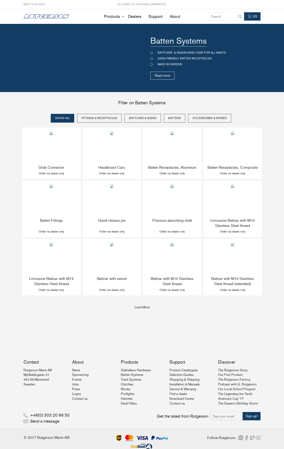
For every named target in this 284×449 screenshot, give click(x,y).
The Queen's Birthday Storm (238, 403)
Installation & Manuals (184, 384)
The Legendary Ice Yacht (235, 394)
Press (76, 389)
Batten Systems (132, 375)
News (76, 370)
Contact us (80, 399)
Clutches (127, 384)
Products (112, 16)
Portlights (127, 394)
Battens (174, 118)
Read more (162, 75)
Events (77, 379)
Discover (226, 362)
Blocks (125, 389)
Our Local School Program (237, 389)
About (175, 16)
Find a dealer (178, 394)
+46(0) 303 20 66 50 (50, 415)
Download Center (181, 399)
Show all (62, 118)
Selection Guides (181, 375)
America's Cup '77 (231, 399)
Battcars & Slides (143, 118)
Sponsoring (80, 375)
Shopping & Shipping (184, 379)
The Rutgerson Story (232, 370)
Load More (142, 307)
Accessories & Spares (210, 118)
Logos (76, 394)
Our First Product (230, 375)
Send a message (44, 421)
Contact (31, 362)
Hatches (127, 399)
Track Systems (131, 379)
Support (155, 16)
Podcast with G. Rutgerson (237, 384)
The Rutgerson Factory (234, 379)
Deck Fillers (129, 403)
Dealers (134, 16)
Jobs (75, 384)
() (255, 16)
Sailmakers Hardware (136, 370)
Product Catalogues (183, 370)
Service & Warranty (182, 389)
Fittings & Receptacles (99, 118)
